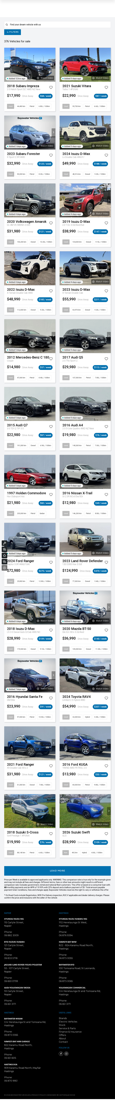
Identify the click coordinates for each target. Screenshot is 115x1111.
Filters (14, 32)
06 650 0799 (11, 981)
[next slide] (53, 65)
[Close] (4, 568)
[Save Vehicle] (51, 88)
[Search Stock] (4, 549)
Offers (62, 1035)
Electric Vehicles (68, 1021)
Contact (63, 1042)
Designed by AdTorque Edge (61, 1095)
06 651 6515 (10, 1058)
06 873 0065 (66, 981)
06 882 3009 (11, 935)
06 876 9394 (66, 935)
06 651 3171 (10, 1004)
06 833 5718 (11, 958)
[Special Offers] (4, 555)
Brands (63, 1018)
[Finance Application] (4, 561)
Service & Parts (67, 1028)
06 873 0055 (66, 958)
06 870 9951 (11, 1080)
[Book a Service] (4, 543)
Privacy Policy (39, 1095)
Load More (57, 871)
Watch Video (47, 78)
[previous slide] (6, 65)
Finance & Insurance (70, 1031)
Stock (62, 1025)
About (62, 1038)
